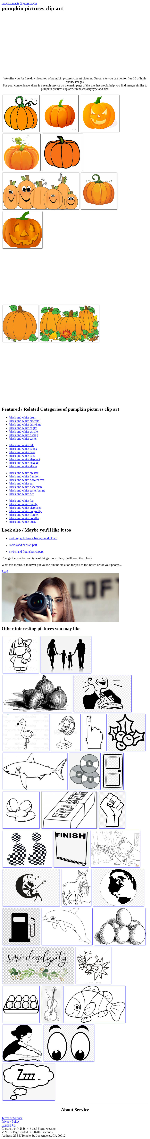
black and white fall (21, 445)
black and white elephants (25, 507)
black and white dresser (23, 473)
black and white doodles (24, 518)
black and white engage (23, 462)
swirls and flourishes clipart (26, 551)
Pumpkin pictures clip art (17, 126)
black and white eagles (23, 428)
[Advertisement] (75, 44)
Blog (5, 3)
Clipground (19, 1127)
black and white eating (23, 448)
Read (5, 571)
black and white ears (22, 455)
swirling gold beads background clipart (33, 538)
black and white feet (21, 500)
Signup (24, 3)
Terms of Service (12, 1118)
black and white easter (23, 438)
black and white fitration (24, 476)
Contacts (13, 3)
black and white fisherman (25, 487)
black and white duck (22, 521)
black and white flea (21, 494)
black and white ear (21, 483)
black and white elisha (23, 466)
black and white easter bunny (27, 490)
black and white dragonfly (25, 511)
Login (33, 3)
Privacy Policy (11, 1121)
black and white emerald (24, 421)
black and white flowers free (26, 480)
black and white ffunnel (23, 514)
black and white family (23, 504)
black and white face (22, 452)
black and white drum (22, 417)
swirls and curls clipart (23, 545)
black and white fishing (23, 435)
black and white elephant (24, 459)
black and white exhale (23, 431)
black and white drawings (25, 424)
